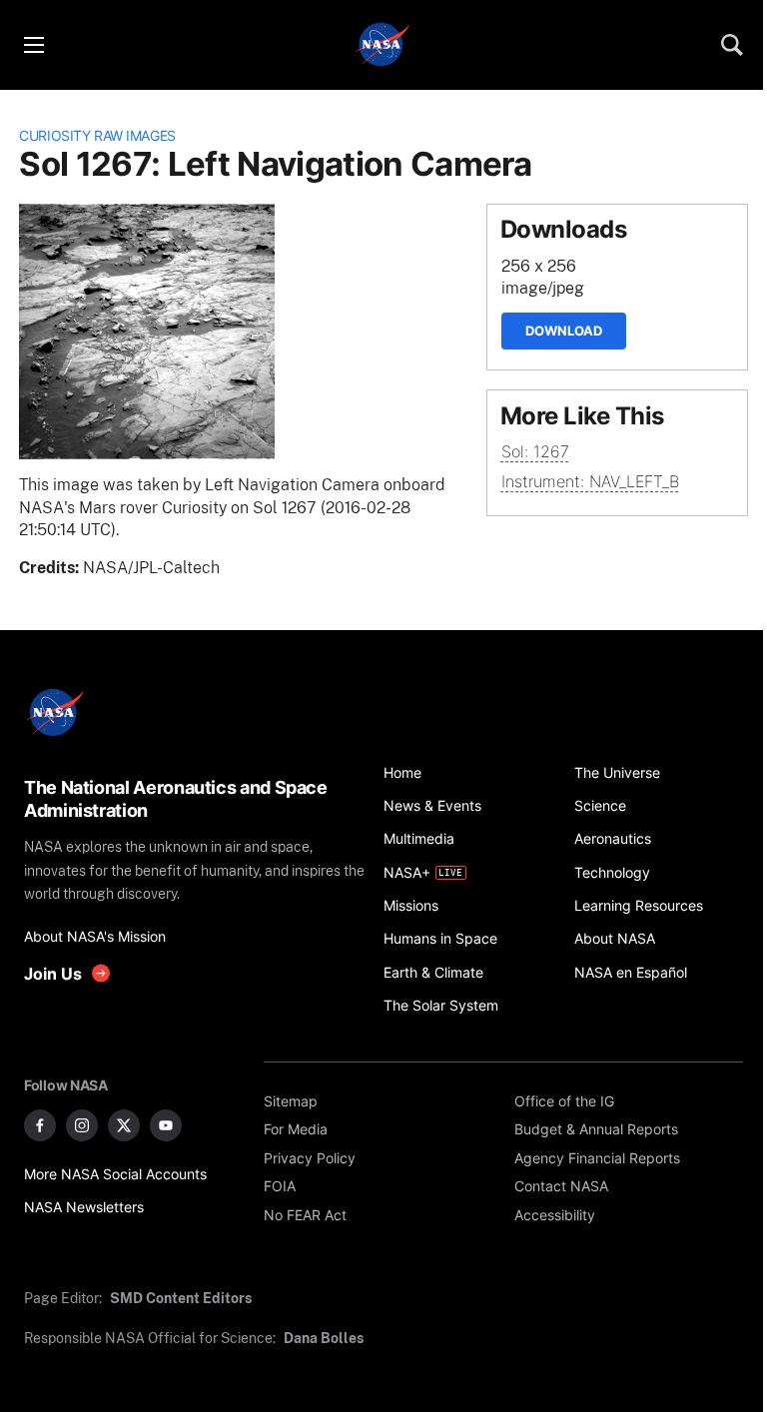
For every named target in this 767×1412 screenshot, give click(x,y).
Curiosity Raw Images (97, 135)
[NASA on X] (124, 1125)
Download (563, 331)
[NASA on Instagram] (82, 1125)
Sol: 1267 (535, 451)
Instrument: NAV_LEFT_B (590, 481)
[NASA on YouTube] (166, 1125)
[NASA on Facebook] (40, 1125)
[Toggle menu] (33, 45)
